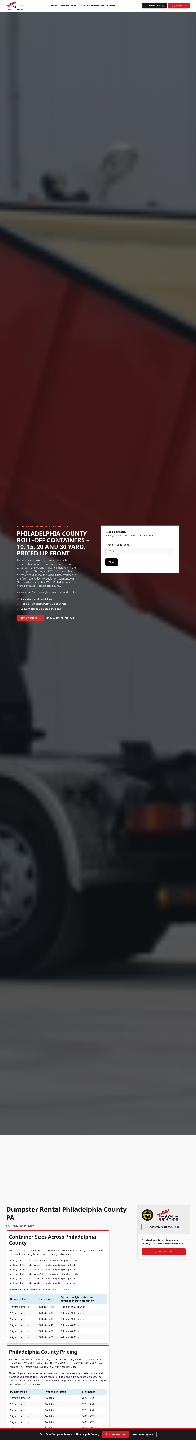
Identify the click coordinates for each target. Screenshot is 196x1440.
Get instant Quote (143, 1434)
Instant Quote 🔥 (156, 5)
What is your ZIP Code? (117, 544)
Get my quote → (30, 617)
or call (60, 618)
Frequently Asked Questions (163, 1226)
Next (111, 562)
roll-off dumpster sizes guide (53, 1289)
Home (8, 1226)
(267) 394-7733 (180, 5)
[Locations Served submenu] (77, 5)
